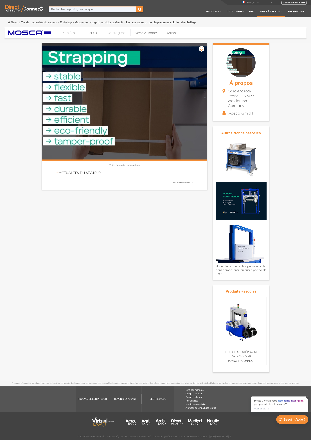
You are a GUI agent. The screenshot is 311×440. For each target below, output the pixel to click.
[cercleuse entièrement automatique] (241, 322)
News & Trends (270, 11)
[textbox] (92, 9)
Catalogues (235, 11)
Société (69, 33)
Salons (172, 33)
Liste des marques (195, 390)
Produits (212, 11)
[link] (279, 404)
